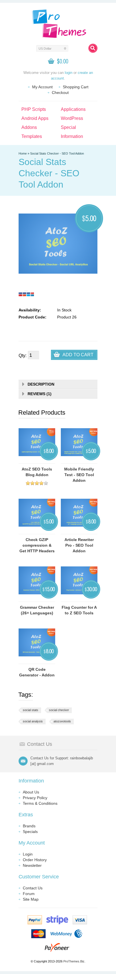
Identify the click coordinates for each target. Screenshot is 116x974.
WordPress (72, 118)
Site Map (31, 899)
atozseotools (62, 721)
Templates (31, 136)
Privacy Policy (35, 797)
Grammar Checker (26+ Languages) (37, 610)
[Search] (92, 48)
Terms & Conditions (40, 803)
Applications (73, 109)
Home (23, 153)
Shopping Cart (75, 87)
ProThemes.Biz (73, 961)
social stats (30, 710)
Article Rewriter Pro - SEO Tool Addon (79, 545)
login (68, 73)
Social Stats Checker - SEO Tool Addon (57, 153)
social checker (59, 710)
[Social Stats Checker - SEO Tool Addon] (26, 294)
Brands (29, 826)
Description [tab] (41, 384)
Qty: (22, 355)
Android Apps (34, 118)
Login (28, 854)
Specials (30, 831)
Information (72, 136)
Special (68, 127)
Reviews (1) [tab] (40, 394)
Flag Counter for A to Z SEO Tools (79, 610)
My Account (42, 87)
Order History (35, 860)
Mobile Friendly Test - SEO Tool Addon (79, 475)
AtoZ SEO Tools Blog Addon (37, 472)
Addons (29, 127)
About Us (31, 792)
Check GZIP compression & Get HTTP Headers (37, 545)
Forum (29, 893)
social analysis (33, 721)
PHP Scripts (33, 109)
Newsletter (32, 865)
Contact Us (33, 888)
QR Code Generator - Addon (37, 672)
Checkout (60, 92)
